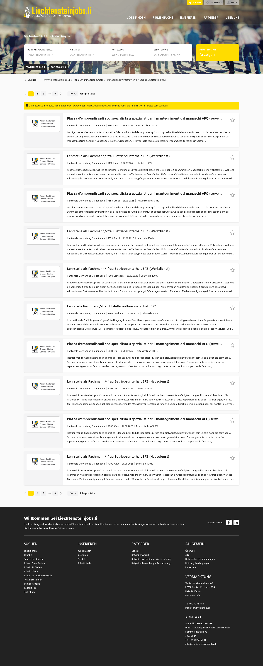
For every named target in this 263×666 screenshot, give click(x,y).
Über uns (189, 551)
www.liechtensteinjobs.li (57, 80)
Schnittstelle (84, 563)
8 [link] (55, 94)
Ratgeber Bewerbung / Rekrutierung (151, 563)
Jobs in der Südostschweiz (38, 575)
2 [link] (37, 94)
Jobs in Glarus (31, 571)
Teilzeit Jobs (30, 588)
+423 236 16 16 (196, 604)
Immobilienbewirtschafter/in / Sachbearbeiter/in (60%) (136, 80)
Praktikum (29, 592)
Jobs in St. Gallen (33, 567)
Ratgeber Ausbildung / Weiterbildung (151, 559)
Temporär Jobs (32, 584)
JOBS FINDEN (136, 17)
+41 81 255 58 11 (197, 640)
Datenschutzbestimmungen (200, 559)
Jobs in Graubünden (34, 563)
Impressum (190, 567)
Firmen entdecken (33, 559)
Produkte (83, 559)
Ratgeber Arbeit (140, 555)
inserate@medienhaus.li (197, 608)
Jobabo (28, 555)
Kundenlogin (84, 551)
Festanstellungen (33, 580)
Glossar (135, 551)
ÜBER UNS (232, 17)
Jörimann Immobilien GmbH (88, 80)
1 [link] (30, 94)
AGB (187, 555)
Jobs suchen (30, 551)
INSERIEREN (188, 17)
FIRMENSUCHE (163, 17)
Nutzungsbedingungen (197, 563)
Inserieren (83, 555)
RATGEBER (210, 17)
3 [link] (43, 94)
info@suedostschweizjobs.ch (200, 644)
